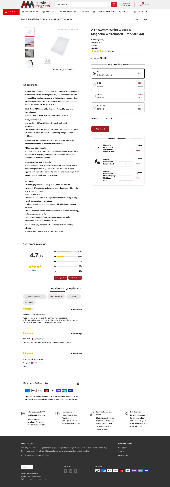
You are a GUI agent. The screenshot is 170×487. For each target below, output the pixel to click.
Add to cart (100, 129)
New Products (31, 12)
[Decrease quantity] (121, 150)
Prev (137, 19)
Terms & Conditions (106, 12)
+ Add (138, 151)
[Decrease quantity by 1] (101, 118)
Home (23, 19)
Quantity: (95, 119)
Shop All (12, 12)
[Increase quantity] (130, 150)
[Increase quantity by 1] (111, 118)
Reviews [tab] (57, 288)
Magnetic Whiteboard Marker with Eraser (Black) (108, 148)
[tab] (73, 289)
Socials (125, 12)
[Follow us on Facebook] (65, 471)
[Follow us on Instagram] (70, 471)
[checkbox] (29, 302)
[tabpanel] (52, 333)
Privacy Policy (123, 455)
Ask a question (60, 278)
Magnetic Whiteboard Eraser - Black (108, 161)
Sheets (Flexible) (33, 19)
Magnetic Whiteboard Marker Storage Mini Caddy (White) (109, 175)
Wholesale (51, 12)
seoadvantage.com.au (38, 479)
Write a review (75, 278)
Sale (87, 12)
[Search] (114, 4)
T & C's (121, 452)
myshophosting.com (34, 476)
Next (145, 19)
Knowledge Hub (70, 12)
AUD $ (25, 467)
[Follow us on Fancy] (75, 471)
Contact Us (142, 12)
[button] (68, 251)
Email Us (110, 418)
